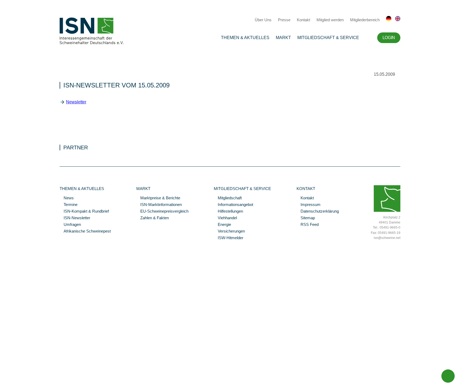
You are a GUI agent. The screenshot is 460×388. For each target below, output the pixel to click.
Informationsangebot (233, 205)
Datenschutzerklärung (318, 211)
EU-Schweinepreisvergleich (162, 211)
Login (389, 37)
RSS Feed (308, 224)
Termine (68, 205)
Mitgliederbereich (365, 20)
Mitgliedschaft (228, 198)
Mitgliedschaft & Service (328, 37)
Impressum (309, 205)
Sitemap (306, 218)
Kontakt (303, 20)
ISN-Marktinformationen (159, 205)
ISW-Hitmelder (228, 238)
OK (2, 384)
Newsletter (76, 102)
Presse (284, 20)
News (67, 198)
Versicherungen (229, 231)
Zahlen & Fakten (152, 218)
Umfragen (70, 224)
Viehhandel (225, 218)
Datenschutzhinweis (17, 377)
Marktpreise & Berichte (158, 198)
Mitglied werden (330, 20)
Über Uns (263, 20)
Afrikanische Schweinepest (85, 231)
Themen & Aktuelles (245, 37)
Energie (222, 224)
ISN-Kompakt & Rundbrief (84, 211)
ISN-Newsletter (75, 218)
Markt (283, 37)
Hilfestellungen (228, 211)
